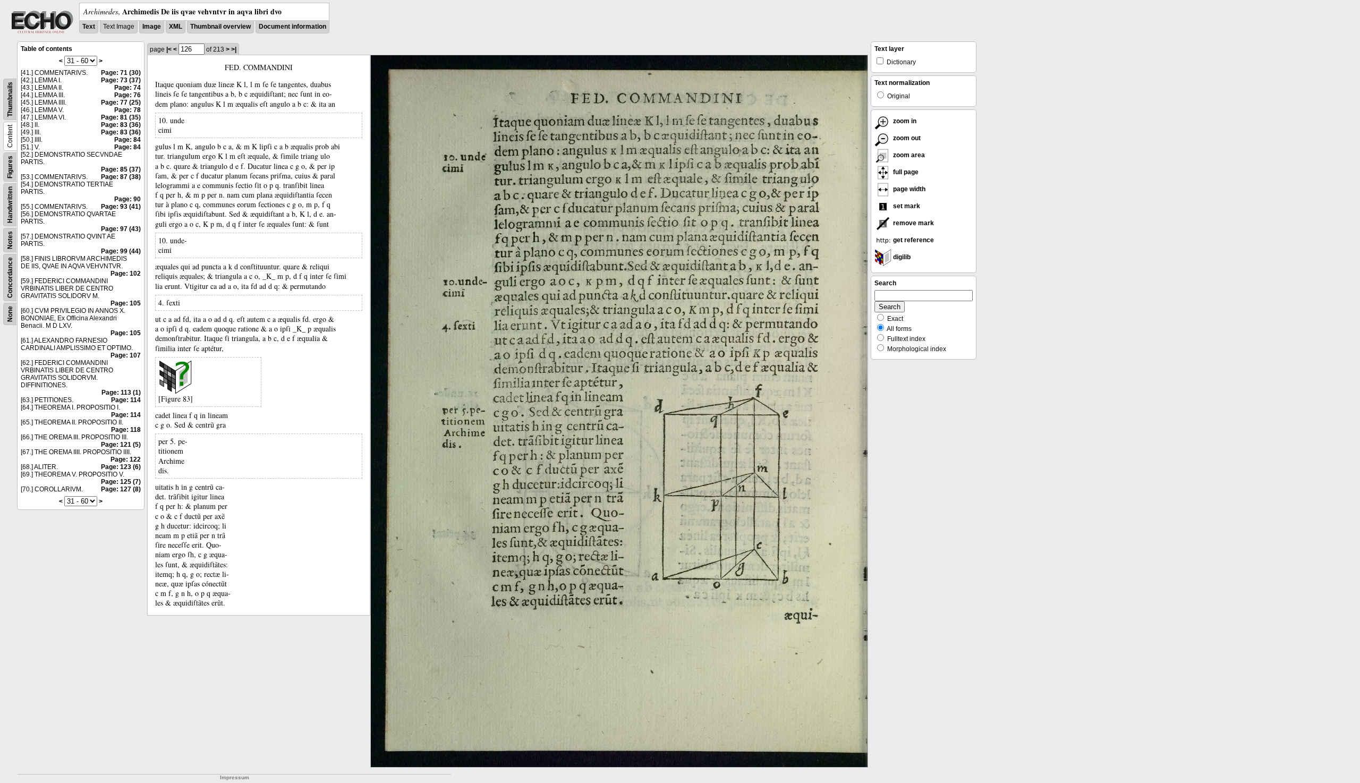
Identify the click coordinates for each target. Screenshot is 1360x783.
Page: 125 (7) (121, 482)
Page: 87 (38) (121, 177)
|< (169, 49)
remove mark (912, 223)
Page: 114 (126, 400)
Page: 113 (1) (121, 392)
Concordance (10, 277)
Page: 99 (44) (121, 251)
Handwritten (10, 204)
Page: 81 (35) (121, 117)
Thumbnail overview (220, 26)
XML (175, 26)
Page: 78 (127, 110)
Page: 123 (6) (121, 467)
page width (908, 189)
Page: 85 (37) (121, 169)
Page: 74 (127, 87)
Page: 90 (127, 199)
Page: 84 (127, 139)
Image (151, 26)
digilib (901, 257)
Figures (10, 167)
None (10, 314)
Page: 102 (125, 273)
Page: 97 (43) (121, 229)
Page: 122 (125, 459)
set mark (905, 206)
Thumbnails (10, 99)
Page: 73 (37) (121, 80)
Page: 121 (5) (121, 444)
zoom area (908, 155)
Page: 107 (125, 355)
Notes (10, 240)
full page (905, 172)
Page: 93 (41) (121, 206)
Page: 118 (126, 429)
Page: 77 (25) (121, 102)
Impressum (234, 777)
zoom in (903, 121)
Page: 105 (125, 303)
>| (233, 49)
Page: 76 (127, 95)
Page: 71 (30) (121, 72)
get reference (912, 240)
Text (88, 26)
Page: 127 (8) (121, 489)
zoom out (906, 138)
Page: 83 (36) (121, 125)
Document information (292, 26)
